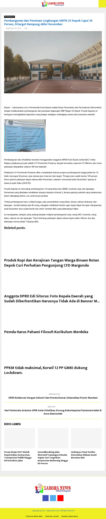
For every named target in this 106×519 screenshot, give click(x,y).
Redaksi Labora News (69, 516)
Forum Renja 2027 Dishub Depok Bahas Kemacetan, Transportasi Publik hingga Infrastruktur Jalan (17, 456)
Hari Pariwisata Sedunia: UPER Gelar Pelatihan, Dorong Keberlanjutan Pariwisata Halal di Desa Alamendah (53, 412)
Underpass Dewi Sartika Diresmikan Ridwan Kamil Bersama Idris (83, 455)
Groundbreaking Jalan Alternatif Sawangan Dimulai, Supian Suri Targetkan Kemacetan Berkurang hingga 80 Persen (53, 457)
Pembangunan (9, 16)
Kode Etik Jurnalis (52, 516)
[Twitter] (53, 498)
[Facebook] (46, 498)
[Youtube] (60, 498)
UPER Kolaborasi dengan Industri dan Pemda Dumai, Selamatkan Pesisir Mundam (53, 398)
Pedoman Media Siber (34, 516)
